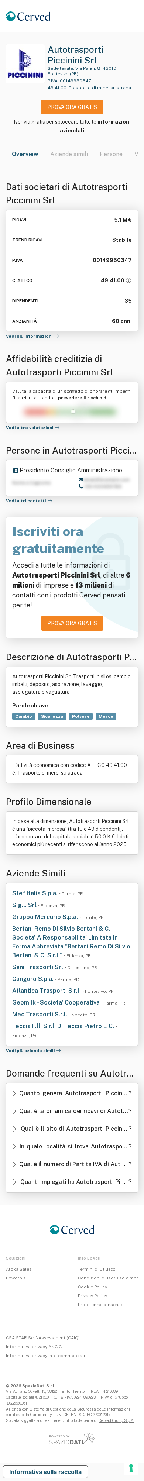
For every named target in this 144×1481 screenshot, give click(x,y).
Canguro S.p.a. (33, 978)
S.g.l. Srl (25, 905)
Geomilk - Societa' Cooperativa (56, 1002)
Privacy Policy (92, 1295)
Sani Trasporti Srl (38, 967)
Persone (111, 154)
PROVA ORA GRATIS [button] (72, 107)
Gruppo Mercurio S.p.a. (45, 916)
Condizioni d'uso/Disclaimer (108, 1278)
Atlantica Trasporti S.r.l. (47, 990)
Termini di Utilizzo (97, 1269)
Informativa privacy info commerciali (45, 1355)
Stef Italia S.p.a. (35, 893)
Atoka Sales (19, 1269)
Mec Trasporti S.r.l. (40, 1014)
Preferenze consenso (101, 1304)
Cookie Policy (92, 1286)
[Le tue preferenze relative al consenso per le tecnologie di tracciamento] (131, 1468)
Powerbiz (15, 1278)
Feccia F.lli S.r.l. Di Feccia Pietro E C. (64, 1026)
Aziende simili (69, 154)
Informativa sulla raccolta (45, 1471)
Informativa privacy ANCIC (34, 1346)
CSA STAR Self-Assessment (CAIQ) (43, 1337)
